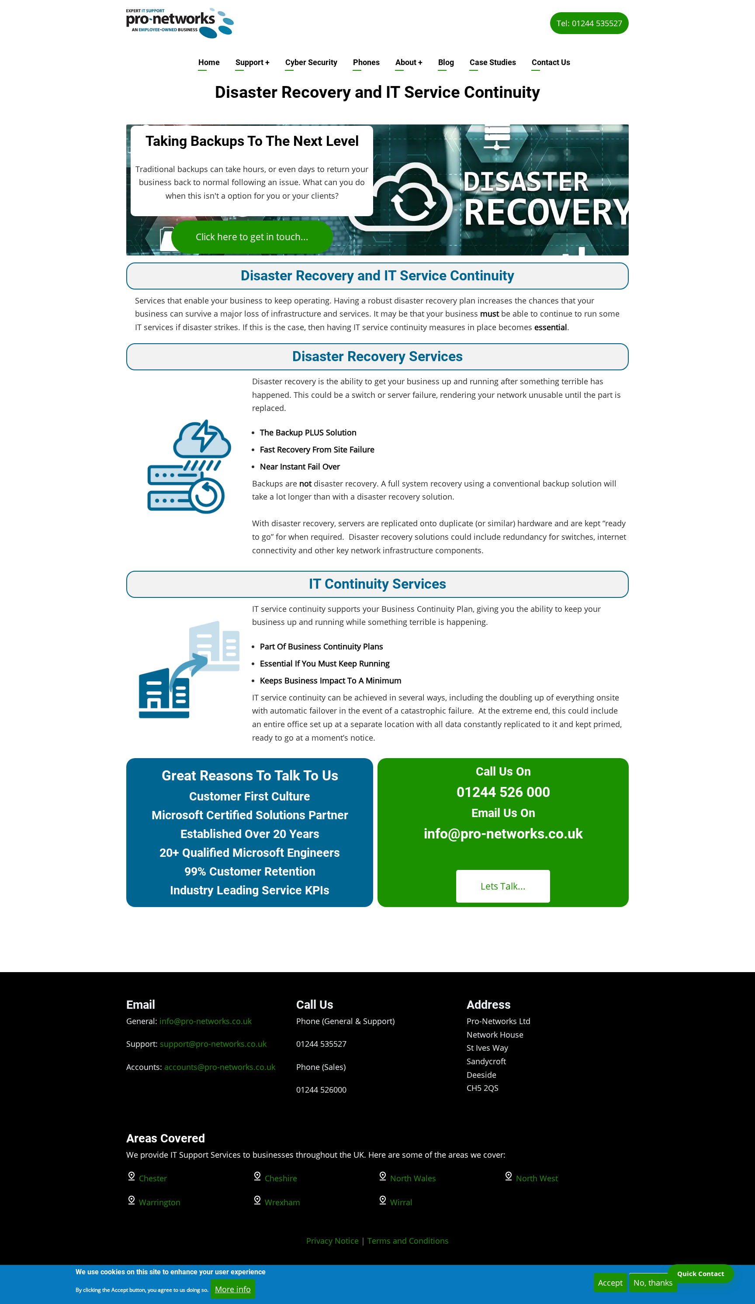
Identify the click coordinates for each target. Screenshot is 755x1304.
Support (253, 62)
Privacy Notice (332, 1240)
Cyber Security (311, 62)
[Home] (180, 22)
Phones (366, 62)
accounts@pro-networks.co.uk (219, 1067)
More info (233, 1288)
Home (209, 62)
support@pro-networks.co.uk (213, 1043)
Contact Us (551, 62)
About (409, 62)
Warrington (159, 1202)
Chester (153, 1178)
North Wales (413, 1178)
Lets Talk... (503, 886)
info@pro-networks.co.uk (205, 1021)
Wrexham (282, 1202)
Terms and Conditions (408, 1240)
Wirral (401, 1202)
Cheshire (281, 1178)
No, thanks (653, 1282)
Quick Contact (700, 1273)
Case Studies (493, 62)
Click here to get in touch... (252, 237)
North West (537, 1178)
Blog (446, 62)
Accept (610, 1282)
